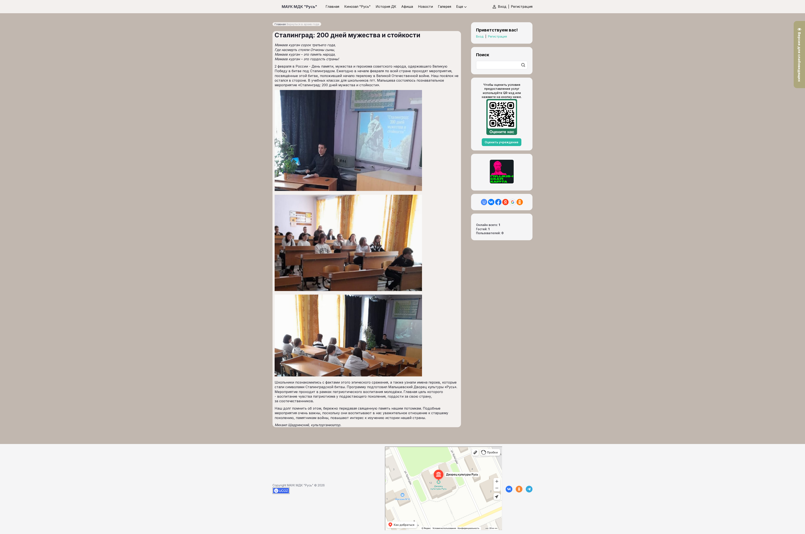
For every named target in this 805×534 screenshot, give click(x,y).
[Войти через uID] (484, 202)
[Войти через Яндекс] (505, 202)
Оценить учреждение (501, 142)
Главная (280, 24)
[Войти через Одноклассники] (520, 202)
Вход (502, 6)
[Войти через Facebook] (498, 202)
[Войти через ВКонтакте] (491, 202)
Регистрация (521, 6)
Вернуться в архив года (303, 24)
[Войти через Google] (512, 202)
